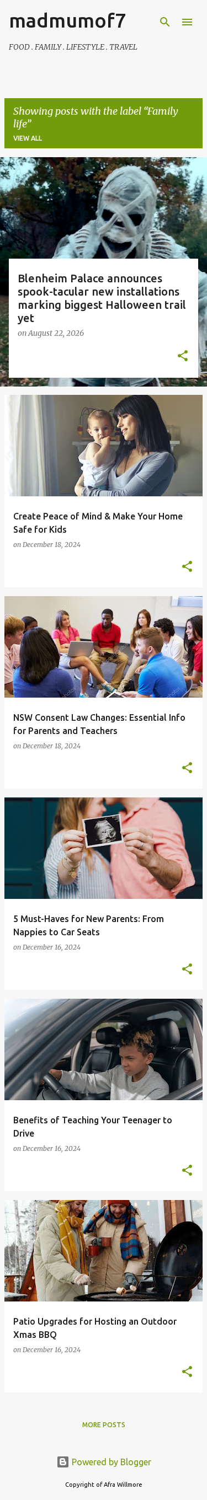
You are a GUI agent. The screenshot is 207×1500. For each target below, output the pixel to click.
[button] (182, 357)
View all (27, 138)
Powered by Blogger (110, 1462)
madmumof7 (67, 20)
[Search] (165, 22)
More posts (103, 1424)
